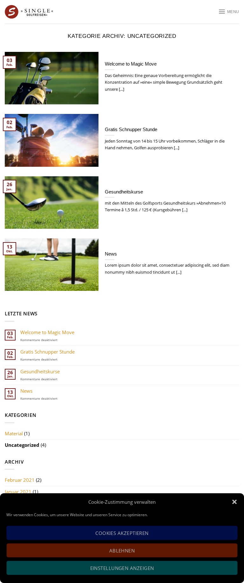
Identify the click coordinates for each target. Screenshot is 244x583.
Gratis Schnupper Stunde (47, 352)
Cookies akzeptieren (122, 533)
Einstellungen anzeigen (122, 568)
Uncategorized (22, 445)
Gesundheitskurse (40, 372)
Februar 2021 (20, 480)
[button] (234, 502)
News (26, 391)
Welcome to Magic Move (47, 332)
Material (14, 433)
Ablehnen (122, 550)
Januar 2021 (18, 491)
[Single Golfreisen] (38, 12)
